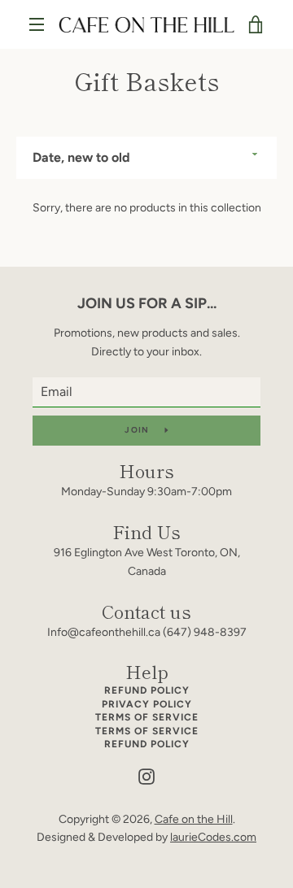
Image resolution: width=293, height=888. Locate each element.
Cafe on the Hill (194, 819)
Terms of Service (147, 717)
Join (138, 429)
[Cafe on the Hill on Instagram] (146, 776)
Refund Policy (147, 690)
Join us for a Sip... (146, 303)
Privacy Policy (147, 704)
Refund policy (147, 744)
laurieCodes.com (213, 837)
